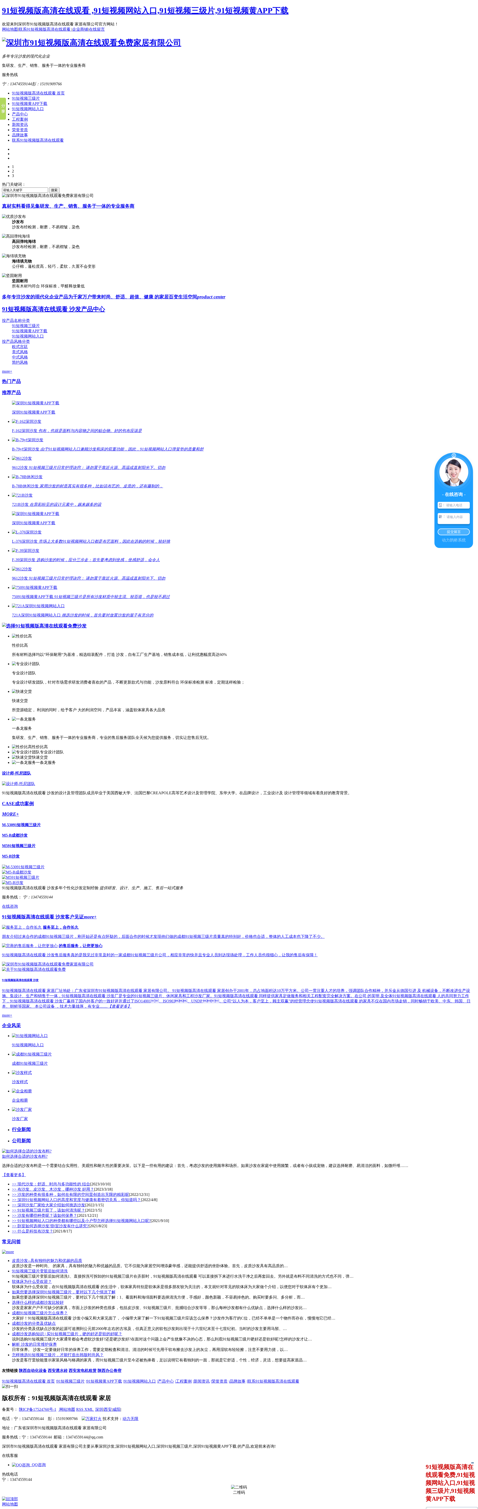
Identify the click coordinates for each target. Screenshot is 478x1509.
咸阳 (116, 1409)
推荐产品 (11, 392)
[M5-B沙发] (12, 883)
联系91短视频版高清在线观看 (45, 29)
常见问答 (11, 1241)
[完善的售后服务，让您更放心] (30, 946)
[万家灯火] (92, 1419)
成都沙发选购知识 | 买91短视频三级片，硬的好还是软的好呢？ (67, 1334)
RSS (80, 1409)
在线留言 (97, 29)
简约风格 (20, 362)
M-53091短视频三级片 (21, 825)
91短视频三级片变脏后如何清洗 (40, 1271)
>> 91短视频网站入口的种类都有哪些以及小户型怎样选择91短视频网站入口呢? (81, 1221)
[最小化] (472, 1462)
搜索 (54, 190)
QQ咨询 (38, 1465)
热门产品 (11, 381)
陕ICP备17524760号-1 (37, 1409)
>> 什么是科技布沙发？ (32, 1231)
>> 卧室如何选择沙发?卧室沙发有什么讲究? (50, 1226)
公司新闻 (21, 1140)
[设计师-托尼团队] (18, 784)
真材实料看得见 (68, 206)
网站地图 (10, 29)
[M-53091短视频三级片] (23, 867)
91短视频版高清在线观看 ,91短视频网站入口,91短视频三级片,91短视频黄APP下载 (145, 10)
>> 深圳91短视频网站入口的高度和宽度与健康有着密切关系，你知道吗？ (76, 1200)
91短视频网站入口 (28, 109)
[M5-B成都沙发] (16, 872)
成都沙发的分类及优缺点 (34, 1323)
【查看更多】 (14, 1175)
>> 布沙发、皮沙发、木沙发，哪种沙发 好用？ (53, 1189)
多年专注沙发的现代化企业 (113, 296)
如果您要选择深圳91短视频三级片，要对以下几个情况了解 (64, 1292)
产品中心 (20, 114)
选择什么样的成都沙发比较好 (38, 1302)
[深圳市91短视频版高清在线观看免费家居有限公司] (91, 42)
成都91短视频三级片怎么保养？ (40, 1313)
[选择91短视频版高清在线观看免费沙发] (44, 625)
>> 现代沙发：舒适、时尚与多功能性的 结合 (51, 1184)
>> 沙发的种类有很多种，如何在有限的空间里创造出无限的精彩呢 (70, 1194)
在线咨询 (10, 906)
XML (89, 1409)
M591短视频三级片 (19, 846)
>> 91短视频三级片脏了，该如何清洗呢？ (48, 1210)
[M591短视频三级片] (20, 877)
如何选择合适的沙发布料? (25, 1156)
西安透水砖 (58, 1370)
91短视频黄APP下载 (29, 103)
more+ (7, 371)
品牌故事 (20, 135)
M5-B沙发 (11, 856)
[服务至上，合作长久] (22, 927)
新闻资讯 (20, 124)
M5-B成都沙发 (15, 835)
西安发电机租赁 (83, 1370)
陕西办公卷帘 (109, 1370)
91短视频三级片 (26, 98)
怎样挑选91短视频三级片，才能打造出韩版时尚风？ (58, 1355)
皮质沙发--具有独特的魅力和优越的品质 (47, 1260)
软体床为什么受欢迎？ (32, 1281)
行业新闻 (21, 1129)
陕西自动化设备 (33, 1370)
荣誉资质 (20, 130)
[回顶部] (10, 1499)
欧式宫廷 (20, 347)
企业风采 (11, 1025)
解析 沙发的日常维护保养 (34, 1344)
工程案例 (20, 119)
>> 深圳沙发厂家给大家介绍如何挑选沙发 (48, 1205)
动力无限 (130, 1419)
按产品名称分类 (16, 320)
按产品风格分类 (16, 341)
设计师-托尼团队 (16, 773)
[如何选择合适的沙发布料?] (27, 1151)
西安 (108, 1409)
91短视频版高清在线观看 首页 (38, 93)
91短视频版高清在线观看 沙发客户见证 (49, 916)
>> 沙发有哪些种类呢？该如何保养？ (44, 1215)
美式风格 (20, 352)
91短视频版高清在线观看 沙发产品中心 (53, 309)
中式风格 (20, 357)
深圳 (99, 1409)
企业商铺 (80, 29)
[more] (8, 1252)
